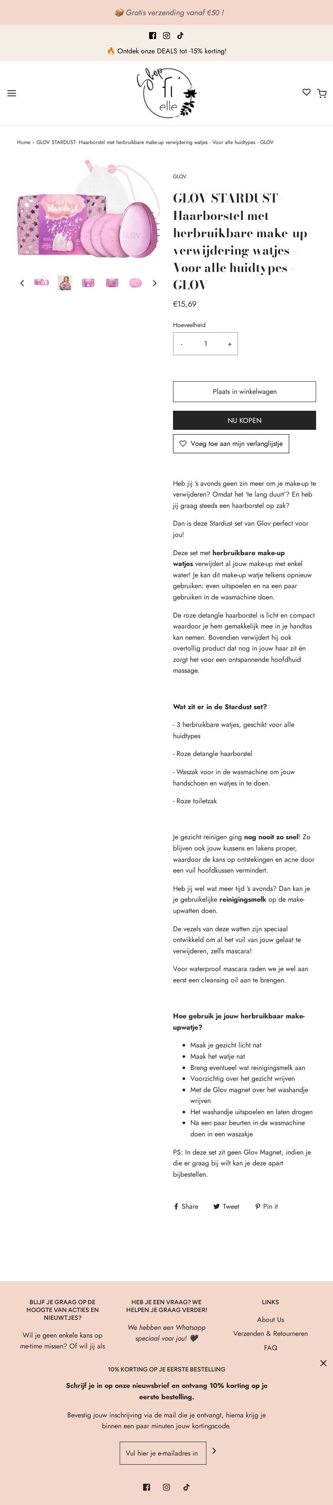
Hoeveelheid (189, 325)
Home (23, 142)
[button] (22, 282)
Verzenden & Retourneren (270, 1333)
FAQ (271, 1348)
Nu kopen (244, 420)
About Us (270, 1320)
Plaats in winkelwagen (245, 391)
